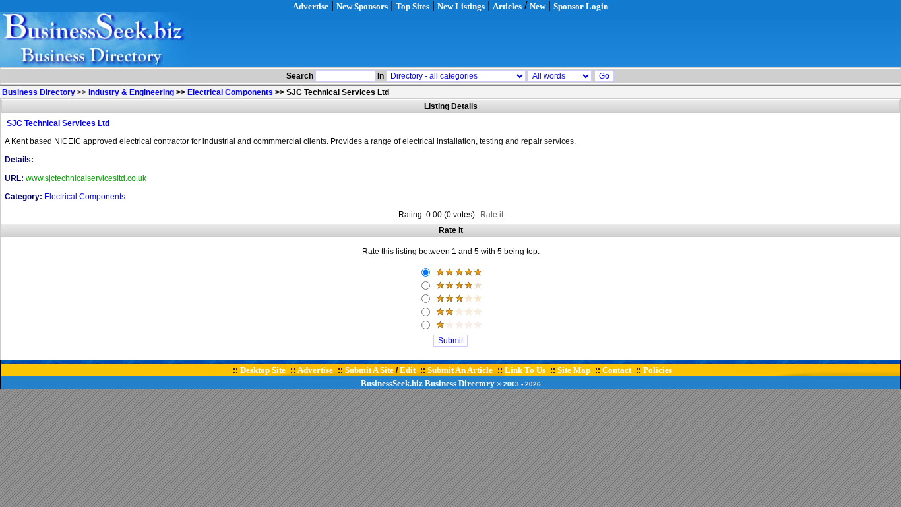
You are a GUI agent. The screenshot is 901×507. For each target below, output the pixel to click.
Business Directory (460, 383)
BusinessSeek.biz (392, 383)
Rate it (491, 214)
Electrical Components (230, 92)
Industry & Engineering (131, 92)
